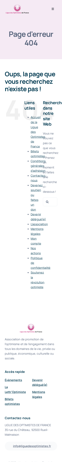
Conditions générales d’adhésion (38, 166)
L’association (39, 224)
